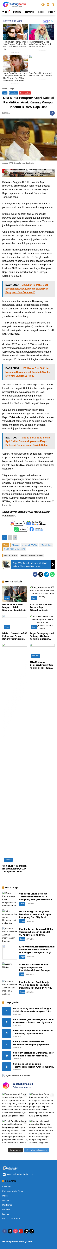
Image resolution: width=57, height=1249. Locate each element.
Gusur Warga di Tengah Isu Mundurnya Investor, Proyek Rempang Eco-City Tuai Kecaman (35, 916)
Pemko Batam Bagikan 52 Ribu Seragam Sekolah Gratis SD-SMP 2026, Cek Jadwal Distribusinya (36, 933)
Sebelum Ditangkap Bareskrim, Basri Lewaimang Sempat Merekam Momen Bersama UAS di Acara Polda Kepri (33, 1054)
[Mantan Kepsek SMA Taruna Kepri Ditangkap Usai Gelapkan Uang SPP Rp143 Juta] (42, 593)
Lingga (22, 957)
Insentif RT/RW (30, 545)
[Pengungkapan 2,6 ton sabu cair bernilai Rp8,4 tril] (15, 1105)
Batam (16, 545)
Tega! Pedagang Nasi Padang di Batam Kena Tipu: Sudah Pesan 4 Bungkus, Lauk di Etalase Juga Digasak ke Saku (42, 636)
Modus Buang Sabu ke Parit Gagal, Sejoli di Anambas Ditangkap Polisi (32, 1010)
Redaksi (5, 112)
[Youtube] (21, 1231)
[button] (43, 4)
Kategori (6, 1214)
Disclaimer (7, 1205)
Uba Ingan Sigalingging (15, 549)
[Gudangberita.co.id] (14, 4)
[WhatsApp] (52, 574)
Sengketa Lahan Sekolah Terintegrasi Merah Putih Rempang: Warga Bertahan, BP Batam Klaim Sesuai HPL (36, 898)
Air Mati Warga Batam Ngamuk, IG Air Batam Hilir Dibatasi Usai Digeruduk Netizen (34, 1021)
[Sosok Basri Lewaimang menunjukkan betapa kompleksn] (15, 1132)
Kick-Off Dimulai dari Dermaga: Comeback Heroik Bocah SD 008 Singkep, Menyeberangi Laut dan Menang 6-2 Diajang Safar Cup (37, 952)
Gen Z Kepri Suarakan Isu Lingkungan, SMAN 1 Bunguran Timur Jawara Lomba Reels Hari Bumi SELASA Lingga (14, 869)
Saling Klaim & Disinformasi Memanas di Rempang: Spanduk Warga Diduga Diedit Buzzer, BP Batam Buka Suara (31, 1043)
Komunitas (8, 859)
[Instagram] (15, 1231)
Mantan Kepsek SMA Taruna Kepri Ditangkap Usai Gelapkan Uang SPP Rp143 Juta (41, 607)
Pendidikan (13, 93)
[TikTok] (31, 1231)
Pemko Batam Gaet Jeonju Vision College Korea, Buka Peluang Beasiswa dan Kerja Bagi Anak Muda (35, 986)
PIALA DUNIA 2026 (11, 1218)
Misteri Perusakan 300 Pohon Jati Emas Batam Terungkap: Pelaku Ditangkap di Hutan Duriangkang (14, 636)
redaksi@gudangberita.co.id (20, 1174)
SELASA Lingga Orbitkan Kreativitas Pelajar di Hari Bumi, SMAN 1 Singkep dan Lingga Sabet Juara (41, 665)
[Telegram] (46, 574)
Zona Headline (25, 93)
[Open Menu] (48, 4)
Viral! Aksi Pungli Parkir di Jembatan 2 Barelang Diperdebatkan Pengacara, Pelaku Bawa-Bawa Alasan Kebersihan (33, 1032)
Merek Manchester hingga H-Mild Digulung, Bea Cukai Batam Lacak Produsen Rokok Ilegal (14, 607)
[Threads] (26, 1231)
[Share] (52, 113)
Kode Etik (6, 1187)
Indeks (5, 1196)
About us (6, 1200)
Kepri (5, 93)
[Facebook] (35, 574)
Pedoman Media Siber (12, 1191)
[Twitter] (40, 574)
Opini (22, 974)
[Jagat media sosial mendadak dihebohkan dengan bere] (42, 1132)
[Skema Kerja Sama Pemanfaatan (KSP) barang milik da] (42, 1105)
